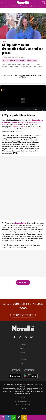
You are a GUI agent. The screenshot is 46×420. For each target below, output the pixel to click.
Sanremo (9, 6)
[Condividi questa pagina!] (24, 417)
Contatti (23, 397)
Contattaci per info (23, 315)
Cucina (23, 363)
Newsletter (26, 6)
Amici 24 (17, 6)
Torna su (23, 408)
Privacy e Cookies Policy (23, 401)
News (4, 41)
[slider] (12, 110)
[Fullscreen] (43, 110)
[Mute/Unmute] (6, 110)
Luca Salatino (20, 223)
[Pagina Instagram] (43, 2)
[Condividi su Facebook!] (8, 417)
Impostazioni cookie (23, 404)
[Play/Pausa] (2, 110)
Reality (23, 348)
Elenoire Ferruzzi (18, 127)
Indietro (24, 282)
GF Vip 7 (5, 60)
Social (23, 352)
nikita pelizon (32, 60)
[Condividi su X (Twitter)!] (18, 417)
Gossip (23, 356)
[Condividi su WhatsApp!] (13, 417)
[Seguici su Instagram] (2, 417)
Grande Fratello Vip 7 (17, 60)
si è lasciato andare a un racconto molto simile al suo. (22, 122)
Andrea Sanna (7, 57)
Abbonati (36, 6)
